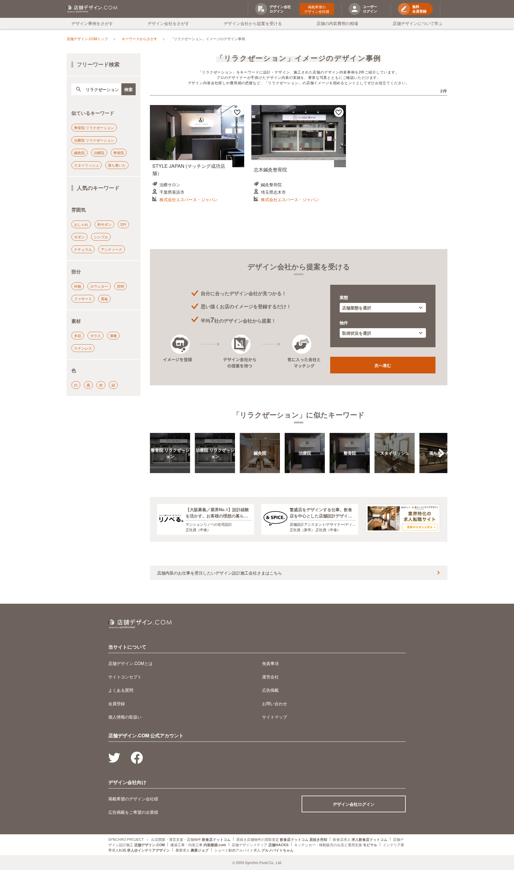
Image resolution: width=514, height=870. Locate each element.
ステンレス (83, 347)
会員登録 (116, 703)
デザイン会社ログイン (353, 804)
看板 (104, 298)
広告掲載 (270, 690)
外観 (77, 286)
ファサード (83, 298)
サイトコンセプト (125, 677)
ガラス (95, 335)
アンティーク (111, 249)
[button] (441, 453)
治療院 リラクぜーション (94, 140)
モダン (79, 236)
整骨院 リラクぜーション (94, 127)
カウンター (99, 286)
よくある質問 (120, 690)
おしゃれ (81, 224)
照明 (120, 286)
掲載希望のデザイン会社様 (316, 9)
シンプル (101, 236)
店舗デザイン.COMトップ (87, 38)
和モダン (104, 224)
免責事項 (270, 663)
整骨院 (118, 152)
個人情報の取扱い (125, 717)
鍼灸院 (79, 152)
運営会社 (270, 677)
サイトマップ (274, 717)
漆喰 (113, 335)
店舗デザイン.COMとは (130, 663)
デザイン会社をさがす (168, 23)
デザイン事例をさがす (92, 23)
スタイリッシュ (86, 165)
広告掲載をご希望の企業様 (133, 812)
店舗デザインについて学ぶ (418, 23)
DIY (123, 224)
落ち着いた (117, 165)
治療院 (99, 152)
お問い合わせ (274, 703)
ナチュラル (83, 249)
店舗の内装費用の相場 (337, 23)
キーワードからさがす (139, 38)
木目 (77, 335)
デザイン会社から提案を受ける (253, 23)
